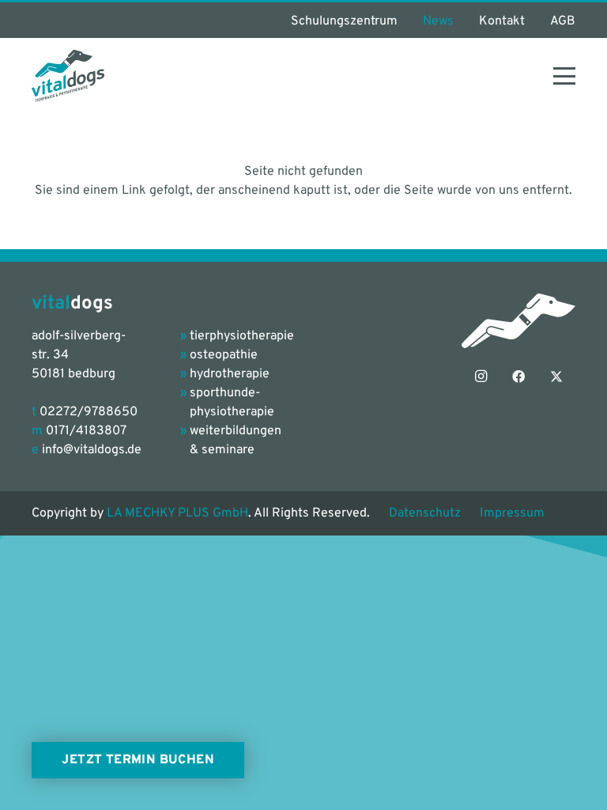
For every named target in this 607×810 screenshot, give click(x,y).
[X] (556, 376)
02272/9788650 (89, 412)
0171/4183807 (86, 431)
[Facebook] (518, 376)
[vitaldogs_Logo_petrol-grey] (68, 76)
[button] (564, 76)
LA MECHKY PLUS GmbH (177, 513)
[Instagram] (480, 376)
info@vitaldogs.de (91, 450)
